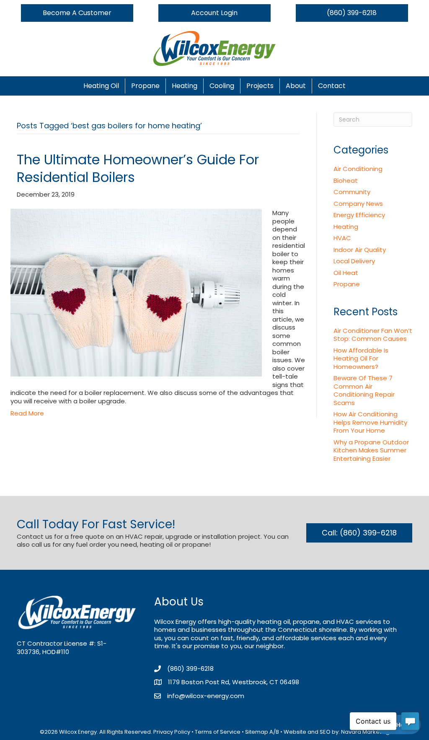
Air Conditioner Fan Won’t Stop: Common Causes (372, 334)
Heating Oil (101, 86)
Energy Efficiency (359, 214)
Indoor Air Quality (359, 249)
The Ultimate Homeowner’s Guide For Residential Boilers (138, 168)
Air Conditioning (357, 168)
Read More (27, 413)
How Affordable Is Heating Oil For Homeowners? (360, 358)
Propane (145, 86)
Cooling (221, 86)
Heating (184, 86)
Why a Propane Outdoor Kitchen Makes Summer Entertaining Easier (371, 450)
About (296, 86)
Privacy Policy (171, 732)
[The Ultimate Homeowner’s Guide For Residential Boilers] (136, 292)
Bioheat (345, 180)
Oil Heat (345, 272)
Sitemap (256, 732)
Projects (260, 86)
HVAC (342, 238)
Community (351, 191)
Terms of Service (217, 732)
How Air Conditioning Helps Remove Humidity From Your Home (370, 422)
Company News (358, 203)
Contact (332, 86)
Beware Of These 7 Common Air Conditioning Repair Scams (364, 390)
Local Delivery (354, 261)
